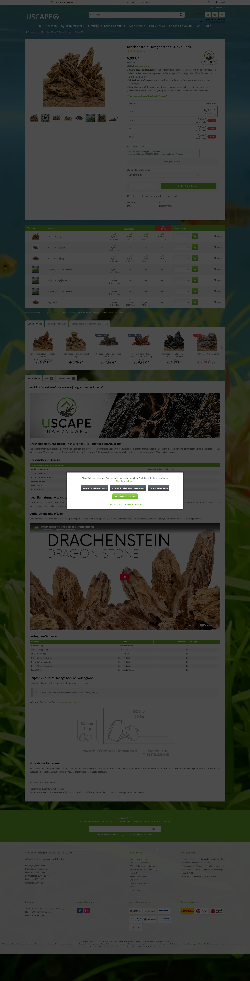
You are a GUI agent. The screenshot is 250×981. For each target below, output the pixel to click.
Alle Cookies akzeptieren (125, 496)
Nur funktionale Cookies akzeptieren (128, 488)
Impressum (114, 504)
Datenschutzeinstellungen (94, 488)
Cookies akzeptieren (158, 488)
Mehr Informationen (125, 480)
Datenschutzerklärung (132, 504)
